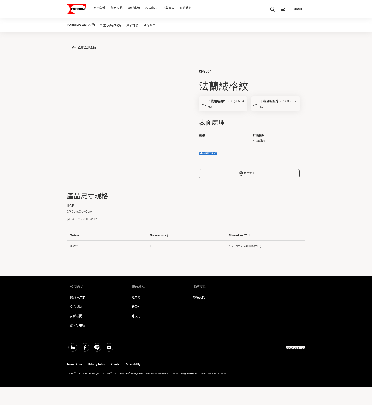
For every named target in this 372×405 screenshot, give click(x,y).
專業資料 (168, 8)
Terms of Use (74, 364)
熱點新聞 (76, 316)
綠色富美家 (77, 325)
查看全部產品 (87, 47)
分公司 (136, 306)
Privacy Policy (96, 364)
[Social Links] (73, 347)
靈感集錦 (134, 8)
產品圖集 (150, 25)
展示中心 (151, 8)
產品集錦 (99, 8)
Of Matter (76, 306)
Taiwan (297, 9)
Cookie (115, 364)
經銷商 (136, 297)
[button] (282, 9)
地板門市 (138, 316)
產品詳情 (132, 25)
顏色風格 (117, 8)
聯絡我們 (186, 8)
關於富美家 (77, 297)
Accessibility (133, 364)
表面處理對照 (208, 153)
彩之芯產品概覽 (110, 25)
